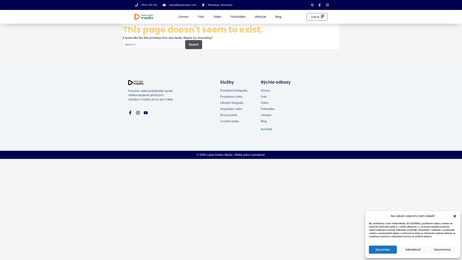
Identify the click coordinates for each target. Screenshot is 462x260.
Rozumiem (383, 250)
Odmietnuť (412, 250)
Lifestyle (260, 17)
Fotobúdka (238, 17)
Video (217, 17)
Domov (183, 17)
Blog (278, 17)
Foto (201, 17)
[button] (455, 216)
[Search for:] (154, 44)
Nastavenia (442, 250)
